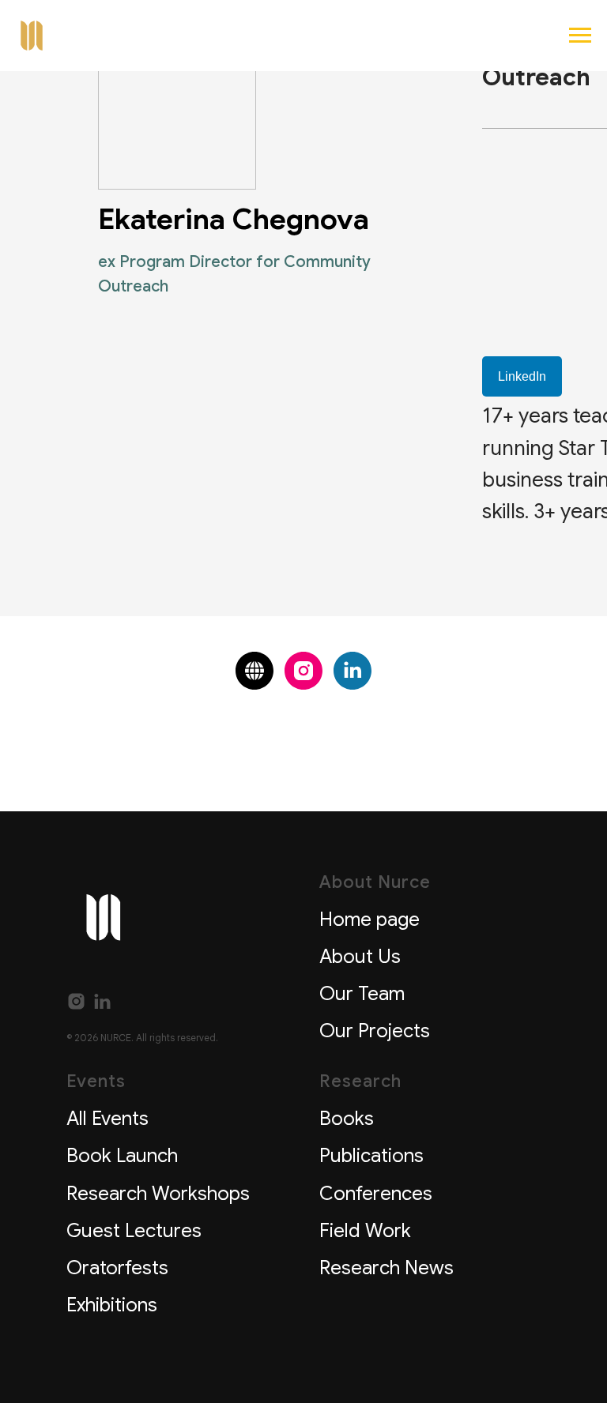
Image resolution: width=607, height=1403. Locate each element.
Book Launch (122, 1156)
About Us (360, 957)
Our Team (362, 994)
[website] (254, 671)
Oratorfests (117, 1268)
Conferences (375, 1194)
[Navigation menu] (580, 35)
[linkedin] (352, 671)
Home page (369, 919)
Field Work (365, 1231)
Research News (386, 1268)
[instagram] (303, 671)
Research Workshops (158, 1194)
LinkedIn (522, 376)
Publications (371, 1156)
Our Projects (374, 1031)
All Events (107, 1118)
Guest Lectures (134, 1231)
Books (346, 1118)
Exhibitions (111, 1305)
